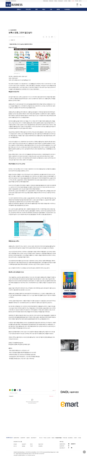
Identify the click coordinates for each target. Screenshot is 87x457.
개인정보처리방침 (58, 437)
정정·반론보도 (70, 437)
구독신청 (76, 0)
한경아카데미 (40, 444)
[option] (69, 345)
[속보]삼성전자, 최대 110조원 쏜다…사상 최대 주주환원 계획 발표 (24, 356)
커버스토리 (28, 9)
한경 (45, 0)
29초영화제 (40, 446)
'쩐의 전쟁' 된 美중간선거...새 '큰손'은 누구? (19, 350)
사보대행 (65, 0)
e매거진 (80, 0)
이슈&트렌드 (67, 9)
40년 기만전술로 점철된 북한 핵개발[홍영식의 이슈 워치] (22, 352)
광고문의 (48, 437)
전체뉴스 (19, 9)
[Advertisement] (43, 20)
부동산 (43, 9)
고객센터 (75, 437)
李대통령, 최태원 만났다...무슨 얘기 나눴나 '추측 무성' (21, 358)
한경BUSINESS (13, 30)
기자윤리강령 (64, 437)
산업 (51, 9)
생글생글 (23, 446)
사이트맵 (79, 437)
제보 (72, 0)
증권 (36, 9)
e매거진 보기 (69, 296)
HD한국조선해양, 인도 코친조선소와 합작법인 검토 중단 (22, 354)
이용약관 (52, 437)
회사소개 (40, 437)
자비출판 (69, 0)
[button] (77, 4)
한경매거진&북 (8, 0)
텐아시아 (15, 446)
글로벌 (58, 9)
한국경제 (15, 444)
